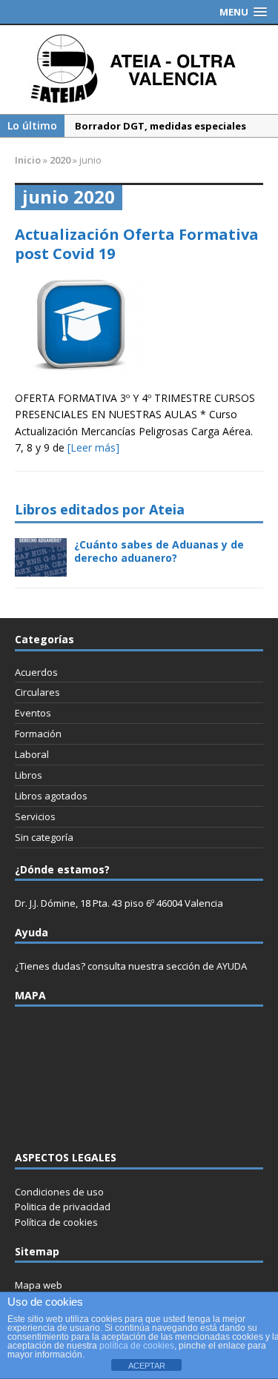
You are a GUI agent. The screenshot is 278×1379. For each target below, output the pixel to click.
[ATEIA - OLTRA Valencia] (139, 69)
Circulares (37, 692)
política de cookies (136, 1346)
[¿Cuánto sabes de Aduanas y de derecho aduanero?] (41, 568)
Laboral (32, 754)
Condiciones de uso (59, 1191)
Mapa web (38, 1285)
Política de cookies (56, 1222)
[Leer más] (93, 447)
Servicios (35, 816)
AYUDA (231, 966)
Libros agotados (51, 795)
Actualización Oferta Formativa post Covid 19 (137, 244)
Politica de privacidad (62, 1206)
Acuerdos (36, 672)
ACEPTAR (146, 1365)
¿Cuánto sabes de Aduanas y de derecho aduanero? (159, 551)
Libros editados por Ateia (100, 509)
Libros (28, 775)
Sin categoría (44, 837)
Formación (38, 733)
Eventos (33, 712)
